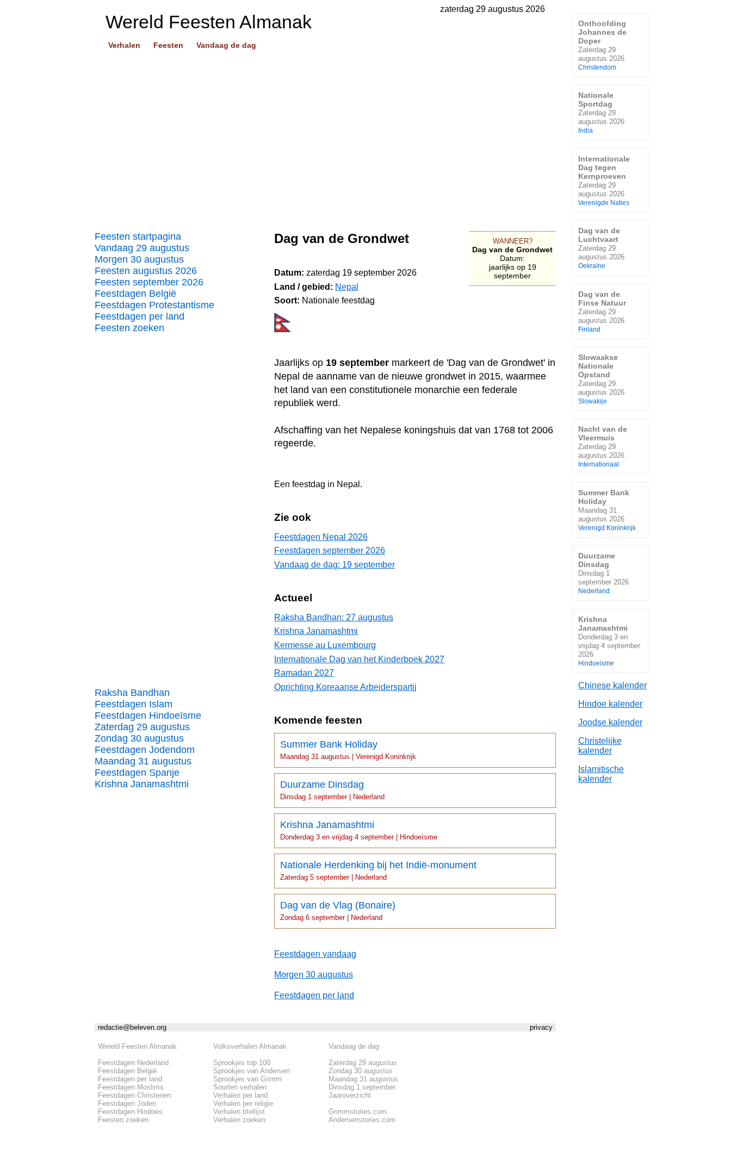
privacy (541, 1027)
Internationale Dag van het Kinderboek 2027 (359, 659)
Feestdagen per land (139, 316)
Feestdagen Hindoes (130, 1112)
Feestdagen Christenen (134, 1095)
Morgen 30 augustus (139, 259)
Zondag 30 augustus (139, 738)
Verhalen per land (240, 1095)
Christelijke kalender (600, 745)
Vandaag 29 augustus (142, 247)
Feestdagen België (135, 293)
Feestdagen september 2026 (329, 550)
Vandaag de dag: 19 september (334, 564)
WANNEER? (513, 241)
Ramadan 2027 (304, 672)
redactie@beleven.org (132, 1027)
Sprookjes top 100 (241, 1063)
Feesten (168, 45)
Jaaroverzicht (350, 1095)
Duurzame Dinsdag (332, 790)
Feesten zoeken (129, 327)
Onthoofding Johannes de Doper (602, 45)
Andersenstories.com (362, 1120)
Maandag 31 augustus (143, 761)
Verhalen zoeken (239, 1120)
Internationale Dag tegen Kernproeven (604, 180)
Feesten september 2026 (149, 282)
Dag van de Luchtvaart (601, 247)
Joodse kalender (610, 722)
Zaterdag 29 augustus (142, 726)
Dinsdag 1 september (362, 1087)
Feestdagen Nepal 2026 (321, 537)
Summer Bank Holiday (348, 750)
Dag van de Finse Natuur (602, 311)
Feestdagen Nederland (133, 1063)
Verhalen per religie (243, 1103)
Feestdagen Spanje (137, 772)
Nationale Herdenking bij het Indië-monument (378, 870)
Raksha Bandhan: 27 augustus (333, 617)
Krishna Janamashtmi (142, 784)
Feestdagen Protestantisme (154, 305)
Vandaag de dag (226, 45)
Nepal (346, 286)
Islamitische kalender (601, 773)
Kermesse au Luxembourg (325, 645)
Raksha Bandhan (132, 692)
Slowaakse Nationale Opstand (601, 379)
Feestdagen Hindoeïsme (148, 715)
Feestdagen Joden (127, 1103)
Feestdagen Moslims (131, 1087)
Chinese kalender (612, 685)
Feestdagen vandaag (315, 954)
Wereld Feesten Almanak (137, 1046)
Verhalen (124, 45)
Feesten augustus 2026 (146, 270)
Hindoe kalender (610, 703)
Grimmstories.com (358, 1112)
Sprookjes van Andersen (251, 1071)
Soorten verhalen (240, 1087)
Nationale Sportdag (601, 112)
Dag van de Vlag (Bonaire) (337, 911)
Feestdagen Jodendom (145, 749)
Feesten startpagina (138, 236)
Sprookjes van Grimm (247, 1079)
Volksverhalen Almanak (250, 1046)
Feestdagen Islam (133, 704)
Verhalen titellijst (239, 1112)
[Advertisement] (325, 136)
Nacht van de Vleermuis (602, 446)
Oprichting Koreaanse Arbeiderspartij (345, 687)
